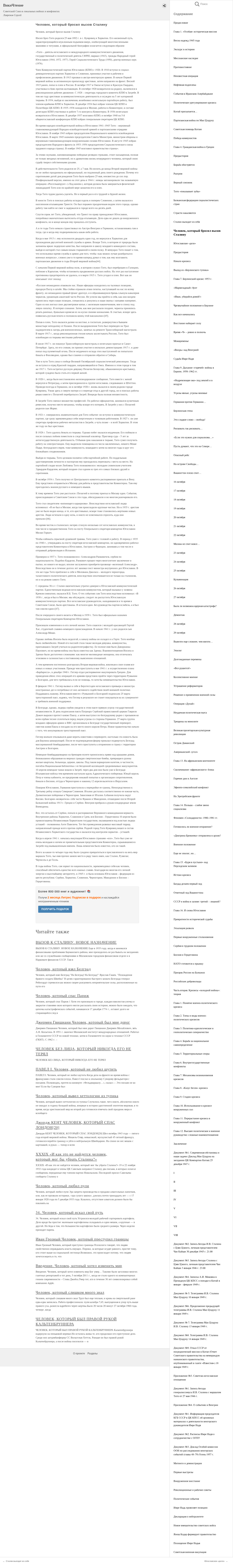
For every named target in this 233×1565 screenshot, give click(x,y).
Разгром (178, 173)
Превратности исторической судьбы (193, 919)
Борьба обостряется (184, 164)
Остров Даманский (184, 743)
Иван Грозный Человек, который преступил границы (82, 1238)
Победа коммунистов (185, 138)
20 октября (179, 517)
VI (175, 1217)
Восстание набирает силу (187, 323)
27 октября (179, 597)
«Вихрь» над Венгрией (186, 349)
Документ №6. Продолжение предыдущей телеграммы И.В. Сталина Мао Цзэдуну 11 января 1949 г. (197, 1309)
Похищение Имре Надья (187, 1543)
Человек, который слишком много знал (70, 1292)
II (174, 1181)
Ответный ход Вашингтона (188, 892)
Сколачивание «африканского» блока (194, 769)
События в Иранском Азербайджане (193, 93)
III (175, 1190)
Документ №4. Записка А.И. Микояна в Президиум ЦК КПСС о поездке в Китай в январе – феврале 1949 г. (197, 1280)
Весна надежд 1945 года (187, 40)
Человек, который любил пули (62, 1185)
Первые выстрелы (183, 1472)
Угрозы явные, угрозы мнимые (190, 393)
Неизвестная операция (186, 76)
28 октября (179, 623)
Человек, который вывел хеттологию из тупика (77, 1095)
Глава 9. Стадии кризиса (187, 1096)
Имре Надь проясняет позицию (190, 1507)
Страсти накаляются (185, 212)
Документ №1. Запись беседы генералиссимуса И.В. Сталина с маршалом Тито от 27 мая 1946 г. (197, 1392)
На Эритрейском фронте (187, 796)
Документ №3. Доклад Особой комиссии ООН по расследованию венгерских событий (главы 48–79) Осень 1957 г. (196, 1450)
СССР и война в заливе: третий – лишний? (197, 901)
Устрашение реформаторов (188, 685)
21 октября (179, 526)
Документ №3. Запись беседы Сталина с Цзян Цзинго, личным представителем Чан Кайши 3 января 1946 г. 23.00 (197, 1264)
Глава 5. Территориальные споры (192, 1053)
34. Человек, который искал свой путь (69, 1212)
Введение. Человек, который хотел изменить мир (79, 1265)
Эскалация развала (184, 928)
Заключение (180, 1143)
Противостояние (183, 67)
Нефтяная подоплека (185, 84)
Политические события (186, 1498)
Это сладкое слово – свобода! (189, 419)
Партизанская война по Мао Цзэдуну (194, 120)
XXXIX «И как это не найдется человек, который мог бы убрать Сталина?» (71, 1156)
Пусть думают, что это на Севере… (193, 446)
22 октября (179, 535)
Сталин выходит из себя (187, 221)
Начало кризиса (182, 261)
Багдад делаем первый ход (188, 883)
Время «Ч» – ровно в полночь (190, 332)
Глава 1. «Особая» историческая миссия (195, 31)
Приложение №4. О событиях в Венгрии (196, 1404)
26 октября (179, 588)
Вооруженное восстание (187, 1481)
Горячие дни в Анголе (186, 778)
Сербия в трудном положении (190, 945)
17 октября (179, 490)
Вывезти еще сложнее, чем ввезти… (193, 641)
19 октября (179, 508)
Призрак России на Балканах (189, 972)
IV (175, 1199)
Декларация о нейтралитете (189, 1516)
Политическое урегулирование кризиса (195, 102)
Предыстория (181, 155)
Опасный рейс (181, 455)
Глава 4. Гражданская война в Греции (194, 147)
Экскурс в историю (184, 49)
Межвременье (181, 341)
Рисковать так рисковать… (188, 428)
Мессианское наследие (186, 58)
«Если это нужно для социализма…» (194, 437)
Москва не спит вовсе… (187, 543)
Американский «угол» (186, 751)
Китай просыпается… (185, 111)
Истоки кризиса (182, 874)
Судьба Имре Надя (184, 358)
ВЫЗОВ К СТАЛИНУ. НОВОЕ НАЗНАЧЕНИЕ (76, 942)
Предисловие (181, 22)
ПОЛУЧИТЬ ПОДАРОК (55, 909)
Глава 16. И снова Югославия (190, 910)
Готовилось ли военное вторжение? (193, 826)
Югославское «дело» (185, 243)
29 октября (179, 632)
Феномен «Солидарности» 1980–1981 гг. (196, 817)
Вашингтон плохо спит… (187, 472)
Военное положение (185, 844)
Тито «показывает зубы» (187, 191)
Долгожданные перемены (187, 659)
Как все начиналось (184, 314)
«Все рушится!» (182, 668)
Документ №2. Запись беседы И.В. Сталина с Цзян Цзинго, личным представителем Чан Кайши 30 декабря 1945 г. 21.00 (197, 1247)
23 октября (179, 552)
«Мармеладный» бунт (185, 287)
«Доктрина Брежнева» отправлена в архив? (197, 835)
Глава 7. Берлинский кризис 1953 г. (193, 278)
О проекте (79, 1353)
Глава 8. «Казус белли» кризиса (191, 1087)
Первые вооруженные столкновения (193, 937)
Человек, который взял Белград (63, 968)
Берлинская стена (183, 410)
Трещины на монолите (186, 721)
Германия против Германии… (190, 401)
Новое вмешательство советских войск (195, 1525)
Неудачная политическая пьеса (190, 712)
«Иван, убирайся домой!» (187, 296)
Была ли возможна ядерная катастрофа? (195, 606)
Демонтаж (179, 614)
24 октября (179, 561)
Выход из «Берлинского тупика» (191, 270)
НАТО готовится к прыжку (188, 963)
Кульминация (181, 579)
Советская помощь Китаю (188, 129)
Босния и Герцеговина (186, 954)
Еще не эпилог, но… (185, 853)
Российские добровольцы (187, 981)
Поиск (200, 4)
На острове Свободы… (186, 464)
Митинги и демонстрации (188, 1463)
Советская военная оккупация (190, 1552)
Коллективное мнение (186, 677)
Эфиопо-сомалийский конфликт (191, 787)
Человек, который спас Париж (62, 995)
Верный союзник (183, 182)
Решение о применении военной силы (194, 694)
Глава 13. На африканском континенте (194, 760)
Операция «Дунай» (184, 703)
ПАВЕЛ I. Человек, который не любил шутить (76, 1069)
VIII (176, 1235)
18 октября (179, 499)
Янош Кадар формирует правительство (195, 1534)
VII (175, 1226)
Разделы (92, 1353)
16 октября (179, 481)
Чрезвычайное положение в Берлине (193, 305)
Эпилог (178, 650)
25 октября (179, 570)
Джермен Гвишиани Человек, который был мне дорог (83, 1022)
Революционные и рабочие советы (192, 1489)
